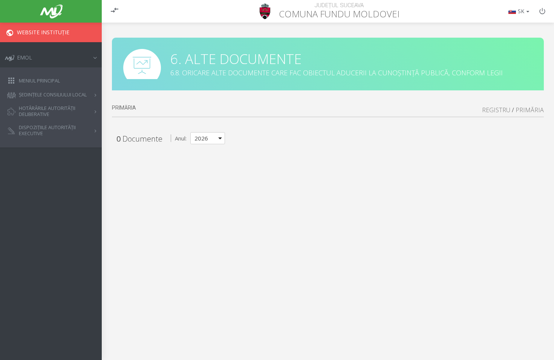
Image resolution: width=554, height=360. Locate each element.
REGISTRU (496, 110)
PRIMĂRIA (530, 110)
